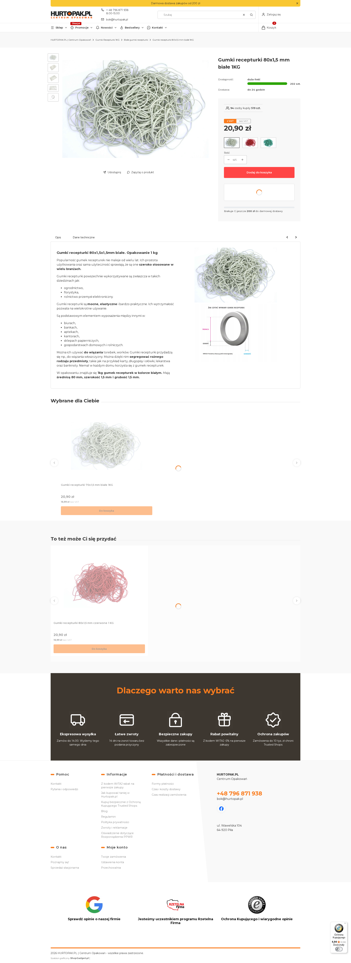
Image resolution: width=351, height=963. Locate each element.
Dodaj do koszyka (259, 172)
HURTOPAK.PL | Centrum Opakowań (71, 39)
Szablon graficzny (70, 958)
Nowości (107, 27)
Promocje (81, 27)
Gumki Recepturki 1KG (107, 39)
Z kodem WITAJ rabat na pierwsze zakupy (117, 785)
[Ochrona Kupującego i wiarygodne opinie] (256, 912)
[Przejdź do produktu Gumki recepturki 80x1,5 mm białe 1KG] (231, 142)
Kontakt (157, 27)
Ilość (227, 152)
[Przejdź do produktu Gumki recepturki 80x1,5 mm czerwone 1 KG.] (99, 584)
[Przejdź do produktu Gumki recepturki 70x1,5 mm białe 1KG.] (106, 446)
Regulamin (108, 816)
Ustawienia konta (112, 862)
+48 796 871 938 (239, 793)
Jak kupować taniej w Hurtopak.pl (115, 794)
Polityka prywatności (115, 822)
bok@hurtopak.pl (117, 19)
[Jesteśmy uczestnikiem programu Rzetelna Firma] (175, 912)
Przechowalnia (111, 867)
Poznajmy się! (60, 862)
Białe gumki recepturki (136, 39)
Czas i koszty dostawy (166, 789)
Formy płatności (163, 783)
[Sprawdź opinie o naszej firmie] (94, 912)
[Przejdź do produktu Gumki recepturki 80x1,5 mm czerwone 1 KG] (250, 142)
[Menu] (345, 924)
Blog (104, 811)
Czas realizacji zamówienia (169, 794)
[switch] (339, 949)
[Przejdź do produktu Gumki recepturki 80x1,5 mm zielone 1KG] (268, 142)
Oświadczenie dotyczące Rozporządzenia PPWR (117, 834)
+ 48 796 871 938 (117, 10)
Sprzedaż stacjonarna (65, 867)
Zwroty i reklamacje (114, 827)
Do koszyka (106, 510)
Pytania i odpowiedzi (64, 789)
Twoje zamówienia (113, 856)
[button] (297, 3)
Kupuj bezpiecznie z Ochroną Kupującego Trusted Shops (121, 803)
